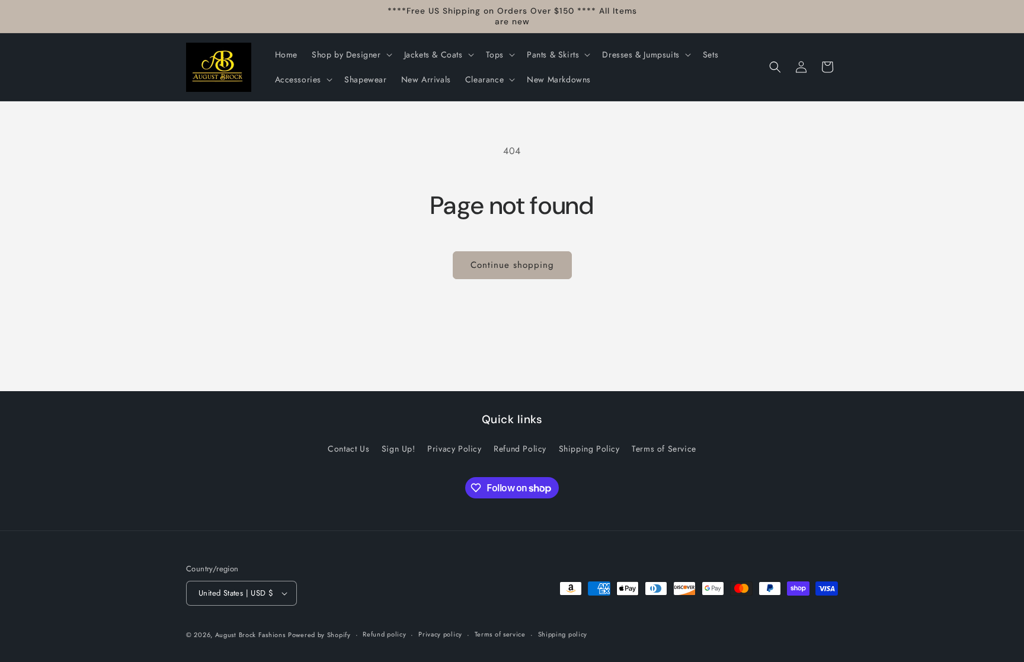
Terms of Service (664, 449)
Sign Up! (398, 449)
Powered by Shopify (319, 634)
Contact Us (348, 449)
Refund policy (384, 634)
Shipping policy (563, 634)
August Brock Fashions (250, 634)
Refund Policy (520, 449)
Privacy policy (440, 634)
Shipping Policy (589, 449)
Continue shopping (512, 264)
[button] (351, 54)
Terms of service (500, 634)
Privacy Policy (454, 449)
